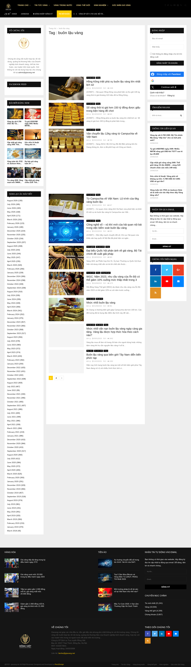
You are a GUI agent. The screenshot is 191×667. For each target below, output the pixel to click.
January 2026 (12, 227)
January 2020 (12, 481)
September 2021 (14, 405)
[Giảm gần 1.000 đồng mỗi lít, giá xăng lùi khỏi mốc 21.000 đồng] (12, 607)
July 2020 (11, 458)
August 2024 (12, 292)
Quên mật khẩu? (157, 92)
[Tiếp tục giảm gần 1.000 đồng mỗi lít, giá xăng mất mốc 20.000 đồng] (12, 592)
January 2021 (12, 436)
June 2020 (11, 462)
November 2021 (13, 398)
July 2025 (11, 250)
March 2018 (12, 531)
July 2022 (11, 386)
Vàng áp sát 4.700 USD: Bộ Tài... (14, 123)
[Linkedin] (171, 5)
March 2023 (12, 356)
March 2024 (12, 311)
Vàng (98, 77)
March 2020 (12, 474)
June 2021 (11, 417)
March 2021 (12, 428)
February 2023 (13, 360)
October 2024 (12, 284)
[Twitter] (168, 5)
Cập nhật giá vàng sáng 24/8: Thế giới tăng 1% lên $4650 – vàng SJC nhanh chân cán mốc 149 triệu (165, 165)
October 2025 (12, 238)
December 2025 (13, 231)
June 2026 (11, 208)
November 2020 (13, 443)
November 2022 (13, 371)
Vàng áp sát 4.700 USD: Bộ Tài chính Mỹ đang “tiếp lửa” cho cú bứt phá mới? (166, 137)
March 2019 (12, 519)
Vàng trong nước (63, 5)
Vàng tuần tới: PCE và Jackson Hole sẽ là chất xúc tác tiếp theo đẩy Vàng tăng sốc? (166, 192)
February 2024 (13, 314)
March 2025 (12, 265)
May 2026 (11, 212)
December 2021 (13, 394)
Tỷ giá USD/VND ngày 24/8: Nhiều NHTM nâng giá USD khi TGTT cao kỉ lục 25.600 (166, 151)
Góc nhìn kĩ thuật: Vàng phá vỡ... (32, 143)
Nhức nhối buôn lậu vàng (100, 302)
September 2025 (14, 242)
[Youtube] (175, 5)
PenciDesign (59, 664)
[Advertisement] (95, 56)
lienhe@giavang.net (66, 653)
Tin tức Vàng (41, 5)
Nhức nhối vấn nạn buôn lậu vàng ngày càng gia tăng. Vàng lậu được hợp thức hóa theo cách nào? (114, 332)
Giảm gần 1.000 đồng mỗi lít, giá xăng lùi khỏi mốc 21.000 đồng (32, 606)
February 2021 (13, 432)
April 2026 (11, 216)
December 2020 (13, 440)
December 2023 (13, 322)
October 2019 (12, 493)
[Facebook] (166, 5)
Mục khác (90, 351)
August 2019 (12, 500)
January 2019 (12, 527)
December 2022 (13, 367)
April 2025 (11, 261)
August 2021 (12, 409)
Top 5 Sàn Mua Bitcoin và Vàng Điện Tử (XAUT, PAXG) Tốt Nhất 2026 (126, 576)
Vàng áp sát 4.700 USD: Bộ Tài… (91, 14)
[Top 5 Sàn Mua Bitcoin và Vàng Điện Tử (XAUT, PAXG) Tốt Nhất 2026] (105, 578)
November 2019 (13, 489)
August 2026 (12, 200)
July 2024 (11, 295)
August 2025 (12, 246)
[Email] (178, 5)
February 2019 (13, 523)
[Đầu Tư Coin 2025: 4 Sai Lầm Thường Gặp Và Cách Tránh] (105, 607)
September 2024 (14, 288)
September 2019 (14, 496)
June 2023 (11, 345)
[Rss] (181, 5)
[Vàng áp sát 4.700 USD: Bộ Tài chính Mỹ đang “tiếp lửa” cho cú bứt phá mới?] (15, 113)
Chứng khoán (150, 614)
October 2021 (12, 402)
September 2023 (14, 333)
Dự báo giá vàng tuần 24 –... (31, 162)
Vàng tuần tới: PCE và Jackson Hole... (15, 162)
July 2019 (11, 504)
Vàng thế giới (83, 5)
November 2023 (13, 326)
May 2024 (11, 303)
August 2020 (12, 455)
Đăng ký (171, 95)
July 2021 (11, 413)
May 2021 (11, 421)
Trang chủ (23, 5)
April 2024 (11, 307)
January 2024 (12, 318)
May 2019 (11, 512)
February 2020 (13, 477)
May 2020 (11, 466)
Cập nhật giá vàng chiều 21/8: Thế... (32, 181)
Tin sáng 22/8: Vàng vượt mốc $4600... (15, 181)
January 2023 (12, 364)
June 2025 (11, 254)
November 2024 (13, 280)
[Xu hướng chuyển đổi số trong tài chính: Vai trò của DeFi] (105, 563)
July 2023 (11, 341)
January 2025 (12, 273)
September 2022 (14, 379)
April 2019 (11, 515)
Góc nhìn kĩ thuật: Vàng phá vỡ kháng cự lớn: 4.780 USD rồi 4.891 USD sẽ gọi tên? (165, 178)
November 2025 (13, 235)
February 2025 (13, 269)
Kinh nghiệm (100, 5)
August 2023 (12, 337)
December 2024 (13, 276)
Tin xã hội (99, 298)
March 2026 (12, 219)
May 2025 (11, 257)
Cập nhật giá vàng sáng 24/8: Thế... (14, 143)
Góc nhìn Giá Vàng (121, 5)
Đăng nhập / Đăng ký (44, 14)
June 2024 (11, 299)
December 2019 (13, 485)
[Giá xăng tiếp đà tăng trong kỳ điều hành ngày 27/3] (12, 563)
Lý (90, 88)
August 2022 (12, 383)
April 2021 (11, 424)
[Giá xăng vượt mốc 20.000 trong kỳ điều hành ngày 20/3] (12, 578)
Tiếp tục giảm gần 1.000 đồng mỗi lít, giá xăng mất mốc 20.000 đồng (33, 591)
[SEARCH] (181, 115)
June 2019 (11, 508)
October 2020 (12, 447)
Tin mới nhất (91, 77)
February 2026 (13, 223)
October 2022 (12, 375)
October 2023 (12, 329)
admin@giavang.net (26, 72)
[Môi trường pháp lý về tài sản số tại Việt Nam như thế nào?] (105, 592)
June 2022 (11, 390)
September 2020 (14, 451)
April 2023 (11, 352)
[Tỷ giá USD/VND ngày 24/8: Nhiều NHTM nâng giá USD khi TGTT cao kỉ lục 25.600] (33, 113)
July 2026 (11, 204)
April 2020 (11, 470)
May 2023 (11, 348)
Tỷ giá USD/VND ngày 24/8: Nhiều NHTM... (31, 124)
